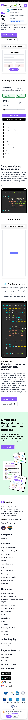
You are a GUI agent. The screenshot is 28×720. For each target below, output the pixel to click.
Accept (9, 716)
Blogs (3, 621)
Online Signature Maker (8, 628)
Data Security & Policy (8, 664)
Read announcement (16, 21)
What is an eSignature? (8, 593)
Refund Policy (5, 661)
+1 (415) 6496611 (6, 643)
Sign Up (20, 5)
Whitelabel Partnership (8, 580)
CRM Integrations (7, 574)
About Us (4, 539)
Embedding (4, 561)
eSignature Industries (8, 608)
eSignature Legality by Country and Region (12, 601)
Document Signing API (8, 557)
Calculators (5, 634)
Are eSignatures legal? (8, 596)
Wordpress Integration (8, 577)
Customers (4, 624)
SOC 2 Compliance (7, 570)
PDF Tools (4, 631)
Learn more (15, 713)
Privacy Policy (5, 657)
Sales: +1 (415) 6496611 (14, 1)
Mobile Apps (5, 583)
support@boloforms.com (13, 520)
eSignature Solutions (8, 605)
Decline (16, 716)
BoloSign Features (7, 615)
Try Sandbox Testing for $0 (14, 119)
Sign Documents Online (8, 548)
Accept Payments (7, 564)
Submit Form (14, 69)
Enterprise (4, 567)
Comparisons (5, 618)
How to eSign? (6, 611)
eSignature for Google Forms (10, 551)
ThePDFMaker (5, 554)
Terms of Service (6, 654)
